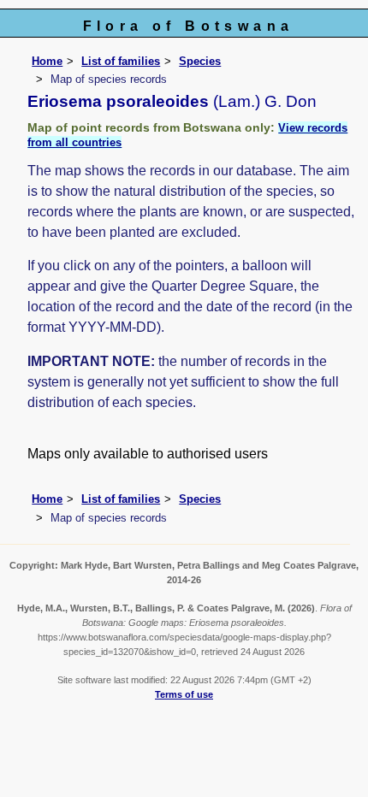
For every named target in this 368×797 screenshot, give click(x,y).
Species (200, 61)
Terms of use (184, 694)
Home (47, 61)
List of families (120, 61)
